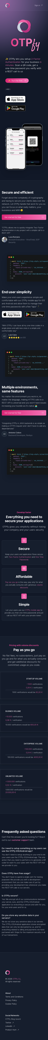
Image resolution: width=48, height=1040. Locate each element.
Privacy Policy (11, 1000)
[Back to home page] (7, 5)
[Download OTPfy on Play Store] (24, 108)
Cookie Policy (11, 1004)
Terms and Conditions (14, 997)
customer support (20, 840)
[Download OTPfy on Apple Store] (24, 99)
